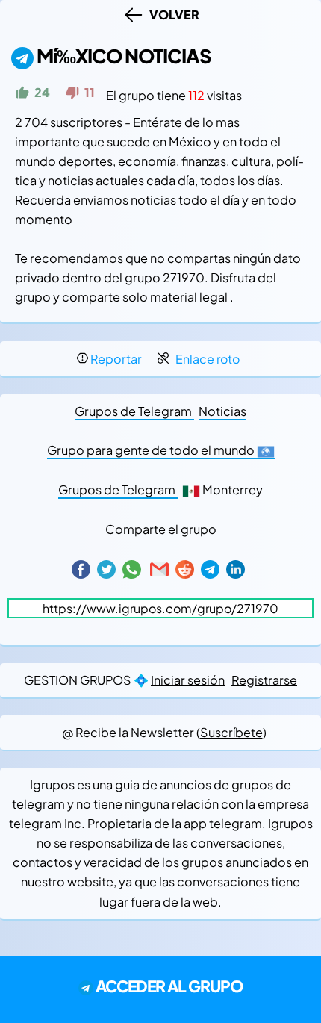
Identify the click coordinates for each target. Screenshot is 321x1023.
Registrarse (264, 680)
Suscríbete (231, 732)
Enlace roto (207, 359)
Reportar (116, 359)
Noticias (222, 411)
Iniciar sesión (188, 680)
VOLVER (172, 14)
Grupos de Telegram (134, 411)
